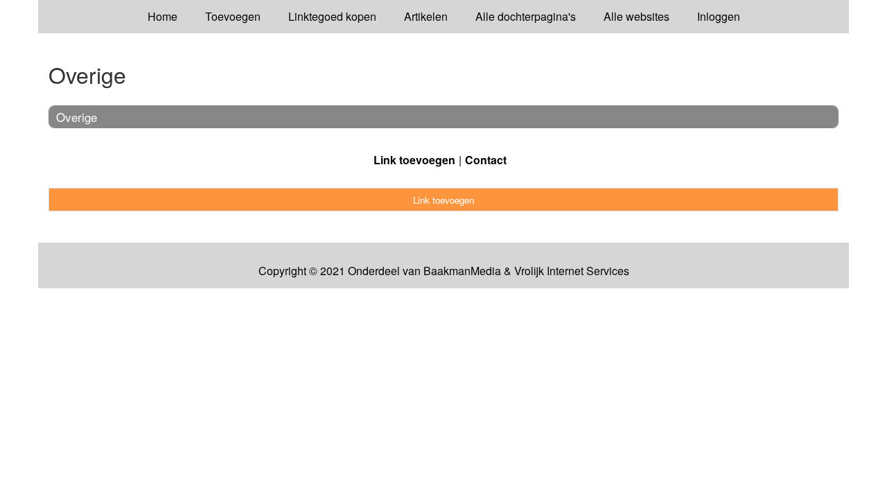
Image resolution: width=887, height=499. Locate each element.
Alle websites (636, 16)
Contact (486, 160)
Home (162, 16)
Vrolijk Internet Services (571, 271)
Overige (76, 116)
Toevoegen (233, 16)
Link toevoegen (414, 160)
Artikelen (426, 16)
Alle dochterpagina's (525, 16)
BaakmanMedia (462, 271)
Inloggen (718, 16)
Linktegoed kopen (332, 16)
